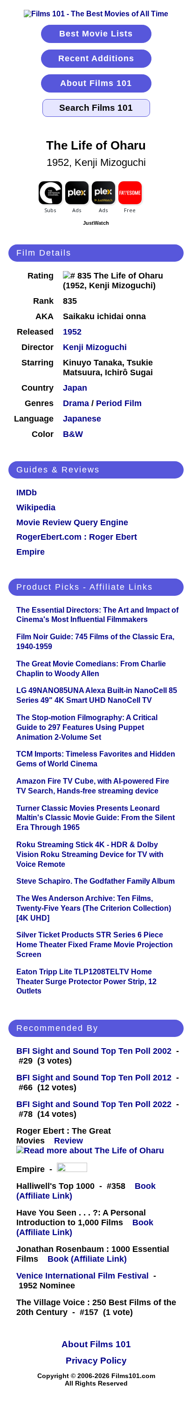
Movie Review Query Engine (72, 522)
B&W (73, 434)
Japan (75, 388)
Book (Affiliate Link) (87, 1259)
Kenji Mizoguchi (95, 347)
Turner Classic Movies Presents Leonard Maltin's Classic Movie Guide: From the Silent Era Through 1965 (95, 818)
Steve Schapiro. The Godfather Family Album (95, 881)
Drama (76, 403)
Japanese (82, 418)
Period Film (119, 403)
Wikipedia (35, 507)
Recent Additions (96, 58)
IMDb (26, 492)
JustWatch (96, 223)
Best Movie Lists (96, 33)
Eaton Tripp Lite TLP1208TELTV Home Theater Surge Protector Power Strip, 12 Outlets (86, 981)
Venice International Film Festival (82, 1275)
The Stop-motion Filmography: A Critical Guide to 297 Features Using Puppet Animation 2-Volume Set (87, 727)
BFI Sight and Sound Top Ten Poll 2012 (93, 1077)
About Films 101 (96, 83)
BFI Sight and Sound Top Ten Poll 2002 (93, 1051)
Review (71, 1140)
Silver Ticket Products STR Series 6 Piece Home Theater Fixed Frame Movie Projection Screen (94, 944)
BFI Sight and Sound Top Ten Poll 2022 (93, 1104)
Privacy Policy (96, 1360)
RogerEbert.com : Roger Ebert (76, 537)
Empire (30, 552)
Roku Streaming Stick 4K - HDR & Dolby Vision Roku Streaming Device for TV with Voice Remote (90, 854)
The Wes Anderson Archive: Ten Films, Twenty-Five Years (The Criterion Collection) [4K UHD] (93, 908)
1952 (72, 331)
